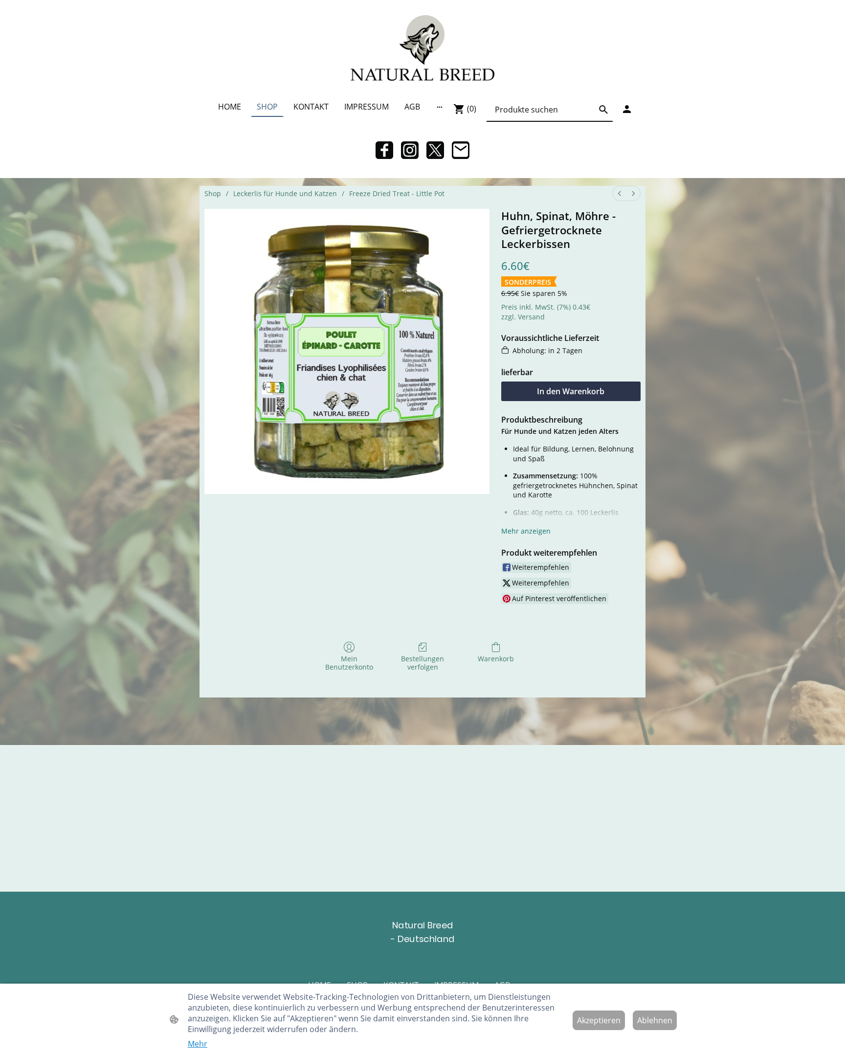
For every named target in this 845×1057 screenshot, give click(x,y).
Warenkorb (496, 658)
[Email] (460, 150)
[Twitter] (435, 150)
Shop (212, 193)
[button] (603, 109)
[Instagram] (410, 150)
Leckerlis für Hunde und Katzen (285, 193)
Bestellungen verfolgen (422, 663)
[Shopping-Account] (627, 109)
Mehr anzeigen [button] (526, 531)
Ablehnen (654, 1020)
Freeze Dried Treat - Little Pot (397, 193)
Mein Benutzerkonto (349, 663)
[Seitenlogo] (422, 48)
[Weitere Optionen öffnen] (439, 106)
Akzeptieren (599, 1020)
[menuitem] (619, 193)
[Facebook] (384, 150)
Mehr (197, 1043)
